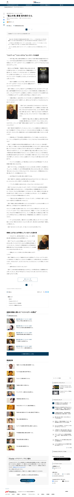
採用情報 (47, 494)
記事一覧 (61, 5)
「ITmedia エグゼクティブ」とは (12, 5)
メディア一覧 (7, 494)
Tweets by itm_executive (58, 456)
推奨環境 (53, 494)
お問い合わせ (24, 494)
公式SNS (13, 494)
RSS (38, 494)
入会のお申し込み (29, 5)
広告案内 (18, 494)
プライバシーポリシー (31, 494)
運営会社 (42, 494)
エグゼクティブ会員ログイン (45, 5)
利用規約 (66, 491)
